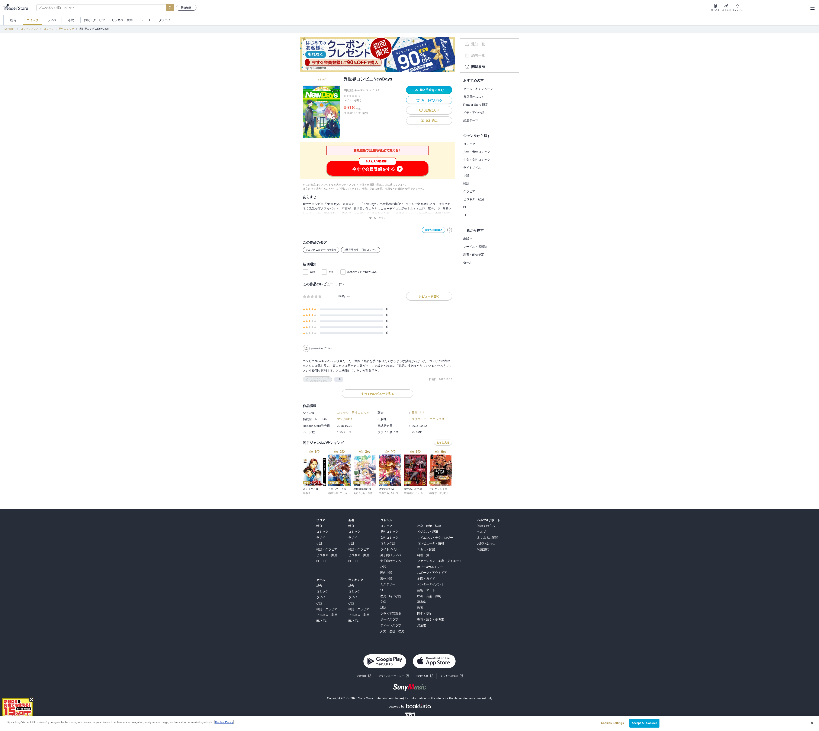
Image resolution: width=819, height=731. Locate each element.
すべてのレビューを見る (377, 393)
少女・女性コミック (476, 159)
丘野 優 (425, 493)
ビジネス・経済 (473, 199)
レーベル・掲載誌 (475, 246)
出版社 (467, 238)
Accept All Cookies (644, 723)
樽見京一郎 (435, 493)
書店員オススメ (473, 96)
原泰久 (307, 493)
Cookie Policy (224, 722)
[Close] (812, 723)
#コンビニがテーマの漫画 (321, 249)
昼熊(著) (348, 90)
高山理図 (367, 493)
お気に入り (431, 110)
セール (467, 262)
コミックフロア (29, 28)
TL (465, 215)
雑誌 (466, 183)
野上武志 (448, 493)
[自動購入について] (449, 229)
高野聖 (357, 493)
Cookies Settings (612, 723)
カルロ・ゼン (398, 493)
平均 (341, 296)
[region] (409, 723)
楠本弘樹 (333, 493)
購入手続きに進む (432, 90)
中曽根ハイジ (412, 493)
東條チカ (384, 493)
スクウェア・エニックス (428, 419)
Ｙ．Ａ (343, 493)
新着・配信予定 (473, 254)
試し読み (432, 120)
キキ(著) (359, 90)
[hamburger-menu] (812, 8)
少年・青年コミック (476, 152)
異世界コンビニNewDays (361, 271)
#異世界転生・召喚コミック (360, 249)
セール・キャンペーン (478, 89)
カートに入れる (431, 100)
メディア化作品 (473, 112)
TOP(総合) (9, 28)
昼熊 (312, 271)
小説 (466, 175)
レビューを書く (353, 100)
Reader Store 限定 (475, 104)
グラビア (469, 191)
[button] (451, 676)
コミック (49, 28)
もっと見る (379, 217)
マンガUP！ (373, 90)
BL (465, 207)
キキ (331, 271)
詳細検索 (186, 7)
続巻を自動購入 (434, 229)
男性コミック (66, 28)
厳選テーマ (470, 120)
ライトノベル (472, 167)
